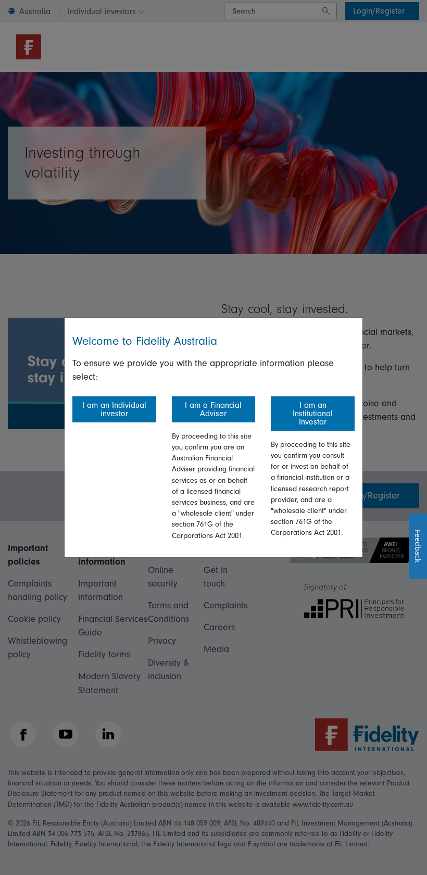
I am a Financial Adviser (213, 409)
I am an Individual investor (114, 409)
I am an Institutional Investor (313, 414)
